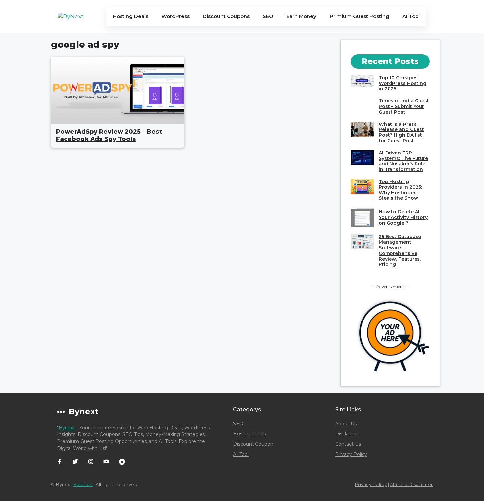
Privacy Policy (351, 454)
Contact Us (348, 444)
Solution (83, 484)
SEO (268, 16)
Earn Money (301, 16)
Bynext (67, 428)
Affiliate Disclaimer (411, 484)
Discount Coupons (226, 16)
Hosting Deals (130, 16)
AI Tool (411, 16)
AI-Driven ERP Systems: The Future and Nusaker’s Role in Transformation (403, 161)
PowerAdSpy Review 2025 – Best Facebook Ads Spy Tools (109, 135)
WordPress (175, 16)
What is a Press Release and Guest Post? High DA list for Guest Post (401, 132)
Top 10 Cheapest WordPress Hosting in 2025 (402, 83)
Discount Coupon (253, 444)
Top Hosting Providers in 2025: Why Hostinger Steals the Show (400, 190)
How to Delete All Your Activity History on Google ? (403, 217)
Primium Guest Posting (359, 16)
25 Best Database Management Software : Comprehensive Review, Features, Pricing (400, 250)
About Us (346, 424)
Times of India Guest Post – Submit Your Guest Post (404, 106)
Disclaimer (347, 434)
